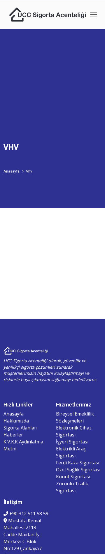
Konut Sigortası (73, 476)
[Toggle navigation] (94, 14)
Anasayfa (14, 414)
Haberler (13, 435)
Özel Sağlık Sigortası (78, 469)
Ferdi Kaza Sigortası (77, 462)
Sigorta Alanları (20, 428)
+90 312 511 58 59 (28, 513)
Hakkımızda (16, 421)
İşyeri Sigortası (72, 441)
